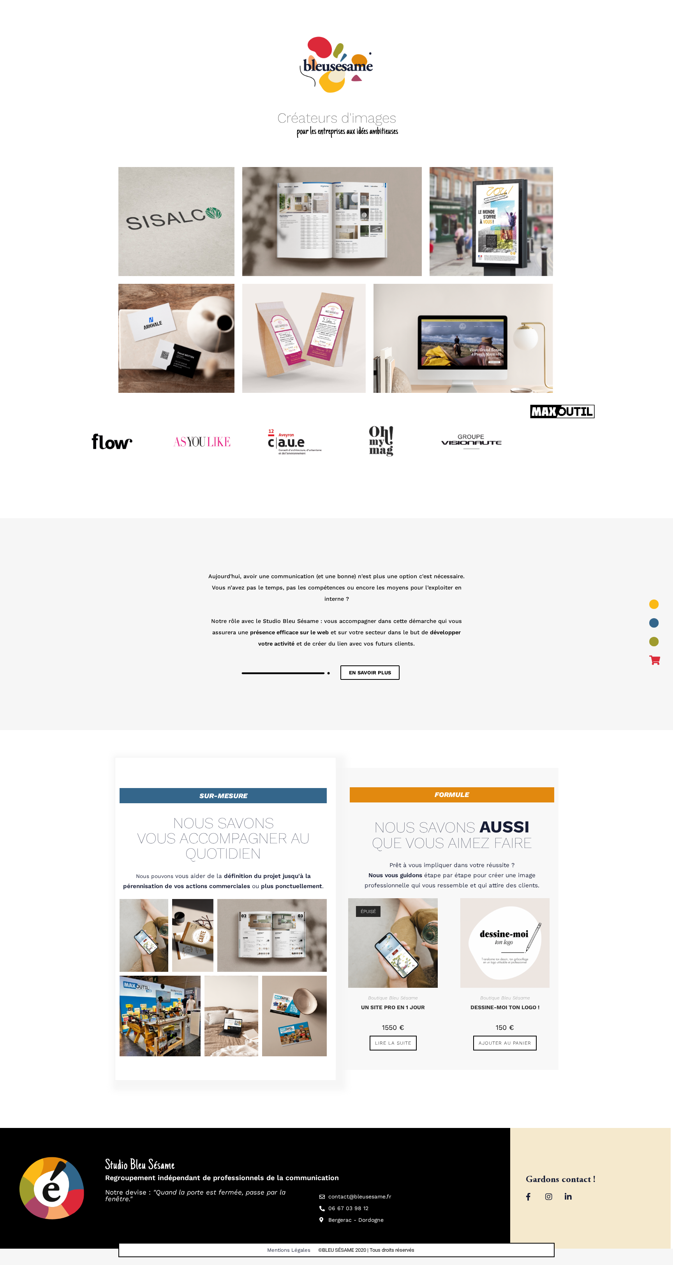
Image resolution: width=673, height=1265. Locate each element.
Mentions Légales (288, 1250)
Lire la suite (393, 1043)
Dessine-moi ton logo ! (504, 1007)
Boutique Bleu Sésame (393, 998)
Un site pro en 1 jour (393, 1007)
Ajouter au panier (505, 1043)
